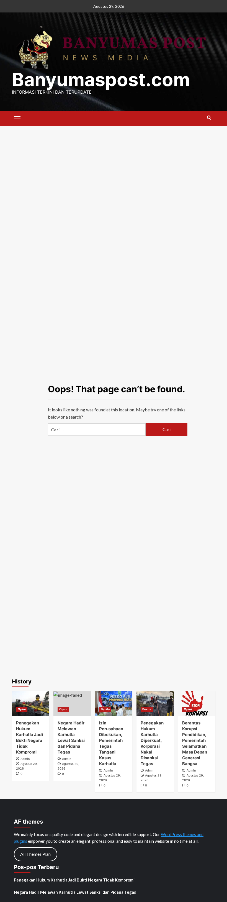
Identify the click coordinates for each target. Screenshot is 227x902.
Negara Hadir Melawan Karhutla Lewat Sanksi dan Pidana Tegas (75, 892)
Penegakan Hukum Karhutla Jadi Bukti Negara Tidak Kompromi (74, 879)
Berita (105, 709)
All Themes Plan (35, 854)
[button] (17, 118)
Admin (25, 759)
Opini (22, 709)
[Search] (209, 118)
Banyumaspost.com (101, 79)
